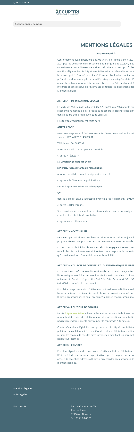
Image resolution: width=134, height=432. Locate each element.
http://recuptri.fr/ (74, 313)
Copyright (76, 388)
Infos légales (20, 394)
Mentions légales (22, 388)
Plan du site (19, 406)
